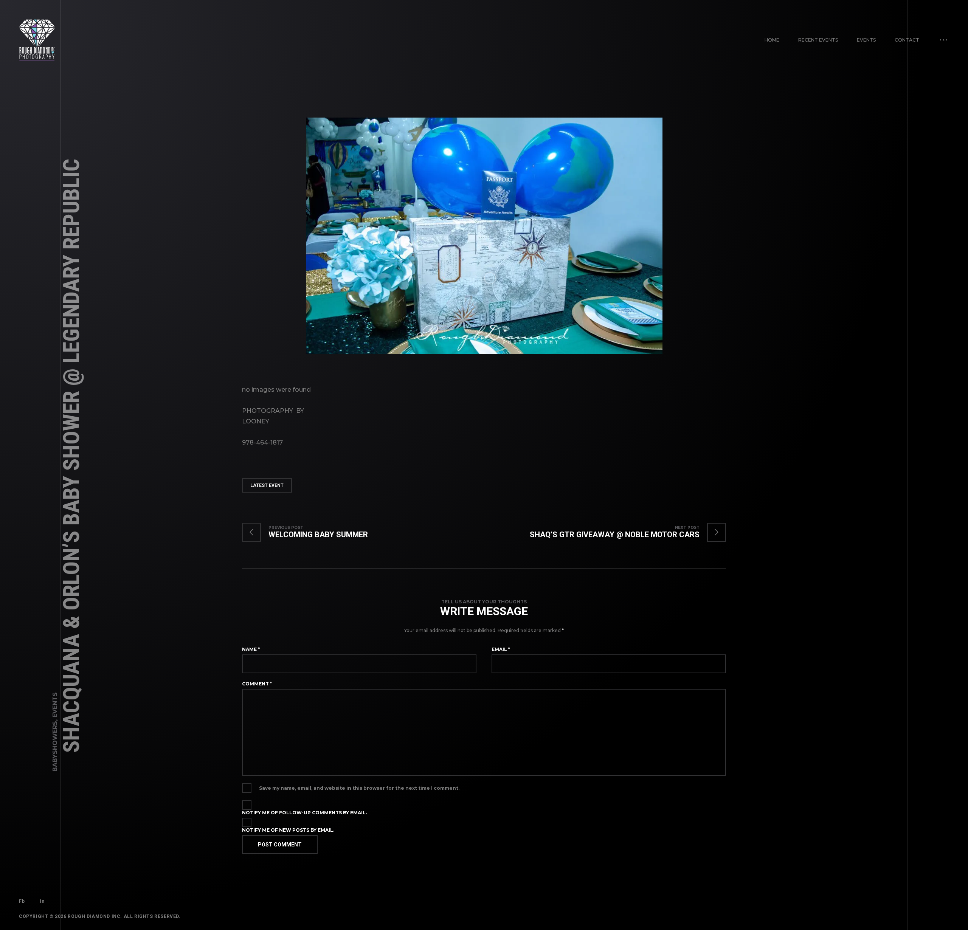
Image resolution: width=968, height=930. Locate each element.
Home (772, 40)
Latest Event (267, 485)
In (42, 901)
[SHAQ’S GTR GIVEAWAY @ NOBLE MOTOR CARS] (620, 532)
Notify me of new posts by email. (288, 830)
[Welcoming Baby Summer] (312, 532)
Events (866, 40)
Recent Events (818, 40)
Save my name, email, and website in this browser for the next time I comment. (359, 788)
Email (501, 649)
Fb (22, 901)
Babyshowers (55, 746)
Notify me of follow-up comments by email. (304, 812)
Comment (257, 684)
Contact (907, 40)
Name (251, 649)
